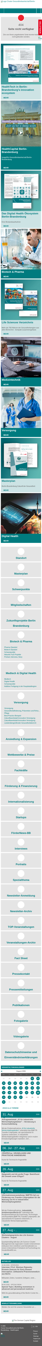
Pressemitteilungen (21, 989)
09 (38, 1083)
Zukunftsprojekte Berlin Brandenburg (21, 623)
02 (38, 1078)
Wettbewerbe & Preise (21, 754)
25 (9, 1097)
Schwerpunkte (21, 589)
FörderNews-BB (21, 832)
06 (21, 1083)
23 (38, 1093)
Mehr (6, 98)
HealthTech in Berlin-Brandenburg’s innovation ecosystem (18, 89)
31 (4, 1102)
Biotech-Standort (10, 650)
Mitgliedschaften (21, 604)
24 (4, 1097)
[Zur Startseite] (18, 2)
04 (9, 1083)
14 (26, 1088)
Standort (21, 557)
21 (26, 1092)
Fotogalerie (21, 1020)
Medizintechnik (11, 379)
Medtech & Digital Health (21, 673)
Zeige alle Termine (10, 1108)
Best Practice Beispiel (12, 716)
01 (32, 1078)
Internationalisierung (21, 801)
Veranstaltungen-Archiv (21, 942)
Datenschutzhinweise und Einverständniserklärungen (21, 1055)
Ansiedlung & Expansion (21, 739)
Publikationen (21, 1005)
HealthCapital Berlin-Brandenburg (14, 150)
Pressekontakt (21, 973)
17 (4, 1092)
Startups (21, 817)
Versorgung (9, 430)
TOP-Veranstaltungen (21, 926)
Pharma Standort (10, 647)
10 (4, 1088)
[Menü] (6, 10)
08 (32, 1083)
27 (21, 1097)
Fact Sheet (21, 958)
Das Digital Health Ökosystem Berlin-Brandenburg (20, 215)
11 (9, 1088)
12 (15, 1088)
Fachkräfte (21, 770)
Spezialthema (21, 879)
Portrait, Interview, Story (13, 657)
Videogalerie (21, 1036)
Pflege (6, 713)
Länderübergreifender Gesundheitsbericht (20, 723)
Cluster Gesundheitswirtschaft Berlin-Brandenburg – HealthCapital (12, 1329)
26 (15, 1097)
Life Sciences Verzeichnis (17, 322)
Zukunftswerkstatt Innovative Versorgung (19, 718)
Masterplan (8, 480)
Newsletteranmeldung (12, 1303)
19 (15, 1092)
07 (26, 1083)
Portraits (21, 864)
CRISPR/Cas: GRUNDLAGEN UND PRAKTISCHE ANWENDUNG (16, 1154)
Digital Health (10, 536)
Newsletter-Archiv (21, 911)
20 (21, 1092)
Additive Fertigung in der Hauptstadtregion (20, 686)
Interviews (21, 848)
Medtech (7, 679)
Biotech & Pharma (13, 271)
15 (32, 1088)
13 (21, 1088)
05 (15, 1083)
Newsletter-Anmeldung (21, 895)
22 (32, 1092)
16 (38, 1088)
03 (4, 1083)
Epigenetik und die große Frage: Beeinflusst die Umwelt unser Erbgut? (20, 1175)
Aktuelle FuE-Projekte (12, 654)
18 (9, 1092)
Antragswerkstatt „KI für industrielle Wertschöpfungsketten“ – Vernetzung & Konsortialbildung (19, 1121)
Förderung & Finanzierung (21, 786)
